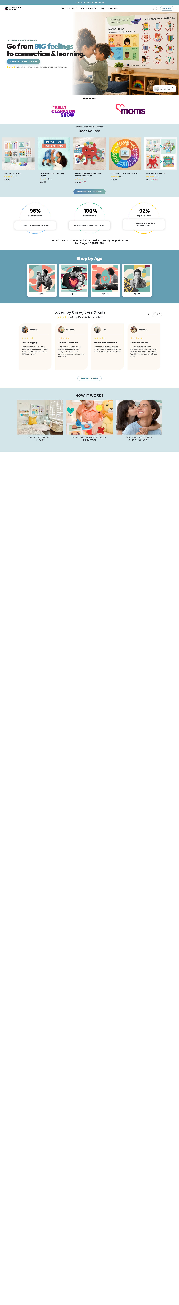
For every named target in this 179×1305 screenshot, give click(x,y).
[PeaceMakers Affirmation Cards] (125, 153)
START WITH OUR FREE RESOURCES (23, 62)
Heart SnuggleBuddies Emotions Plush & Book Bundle (88, 174)
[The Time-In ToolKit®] (18, 153)
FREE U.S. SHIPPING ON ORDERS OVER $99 (89, 2)
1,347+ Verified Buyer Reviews (89, 317)
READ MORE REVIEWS (89, 378)
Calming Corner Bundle (156, 173)
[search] (152, 8)
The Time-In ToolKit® (13, 173)
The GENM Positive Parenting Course (52, 174)
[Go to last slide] (154, 314)
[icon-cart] (156, 8)
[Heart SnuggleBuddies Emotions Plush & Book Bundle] (89, 153)
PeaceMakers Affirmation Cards (124, 173)
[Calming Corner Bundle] (160, 153)
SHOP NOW (167, 8)
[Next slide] (159, 314)
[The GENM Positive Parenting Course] (54, 153)
